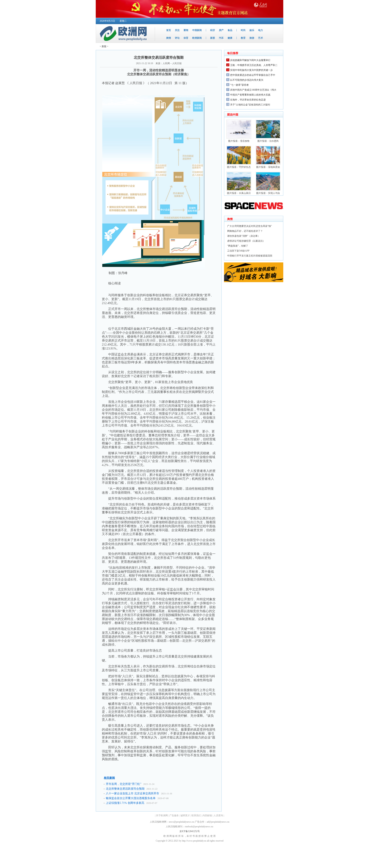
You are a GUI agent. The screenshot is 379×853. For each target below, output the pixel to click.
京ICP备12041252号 (189, 831)
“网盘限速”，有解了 (237, 245)
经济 (212, 30)
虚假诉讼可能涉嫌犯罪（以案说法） (246, 241)
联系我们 (196, 815)
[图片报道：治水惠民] (268, 137)
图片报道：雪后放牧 (239, 141)
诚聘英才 (185, 815)
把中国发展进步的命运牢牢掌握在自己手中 (252, 75)
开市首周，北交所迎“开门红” (123, 784)
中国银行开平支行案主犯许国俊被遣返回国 (249, 255)
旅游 (252, 38)
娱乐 (252, 30)
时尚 (243, 30)
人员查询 (218, 815)
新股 (212, 38)
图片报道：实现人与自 (268, 193)
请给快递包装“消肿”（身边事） (243, 236)
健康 (230, 38)
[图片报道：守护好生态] (238, 164)
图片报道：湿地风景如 (268, 167)
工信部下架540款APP (238, 250)
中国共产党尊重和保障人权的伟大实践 (250, 94)
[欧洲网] (124, 41)
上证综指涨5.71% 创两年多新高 (125, 802)
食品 (230, 30)
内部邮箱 (207, 815)
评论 (177, 38)
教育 (243, 38)
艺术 (260, 38)
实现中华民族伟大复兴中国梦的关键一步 (251, 70)
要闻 (186, 30)
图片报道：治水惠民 (268, 141)
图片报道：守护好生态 (239, 167)
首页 (168, 30)
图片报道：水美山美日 (239, 193)
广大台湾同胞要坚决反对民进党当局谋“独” (249, 226)
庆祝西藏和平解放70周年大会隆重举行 (250, 60)
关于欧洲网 (162, 815)
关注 (177, 30)
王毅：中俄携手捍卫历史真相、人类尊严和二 (254, 65)
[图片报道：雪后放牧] (238, 137)
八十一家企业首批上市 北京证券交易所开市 (132, 793)
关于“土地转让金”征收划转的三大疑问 (250, 104)
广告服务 (174, 815)
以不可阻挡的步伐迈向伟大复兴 (246, 80)
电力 (260, 30)
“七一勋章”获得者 (239, 85)
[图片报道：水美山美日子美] (238, 190)
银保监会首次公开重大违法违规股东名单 (131, 798)
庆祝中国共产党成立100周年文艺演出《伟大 (253, 89)
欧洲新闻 (197, 38)
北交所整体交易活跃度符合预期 (125, 788)
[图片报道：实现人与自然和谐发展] (268, 190)
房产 (221, 30)
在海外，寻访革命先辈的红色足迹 (248, 99)
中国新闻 (197, 30)
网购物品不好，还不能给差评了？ (245, 231)
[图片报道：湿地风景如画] (268, 164)
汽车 (221, 38)
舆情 (168, 38)
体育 (186, 38)
